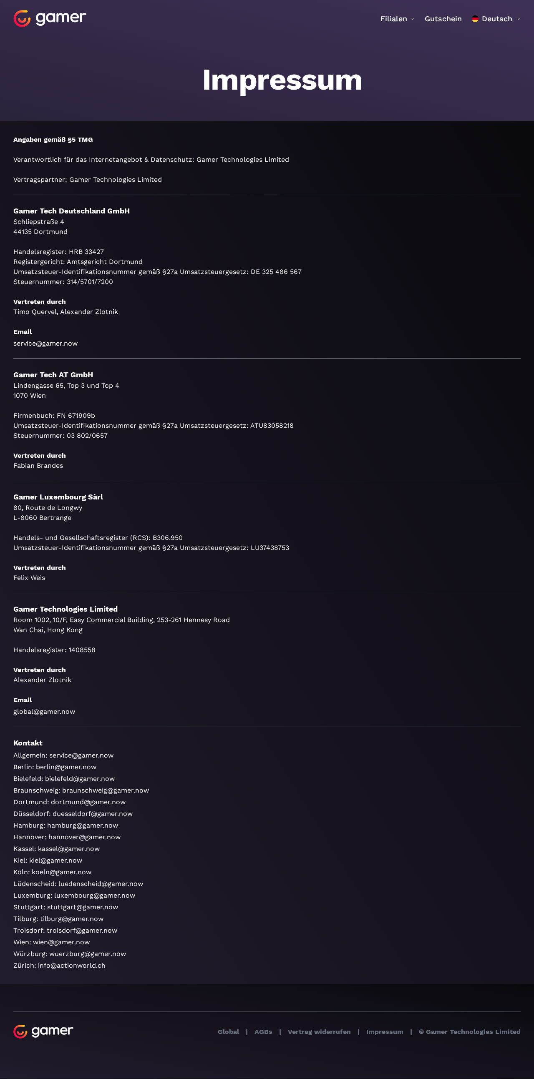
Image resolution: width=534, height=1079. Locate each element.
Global (228, 1032)
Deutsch (497, 18)
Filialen (393, 18)
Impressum (384, 1032)
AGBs (263, 1032)
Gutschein (443, 18)
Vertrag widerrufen (319, 1032)
